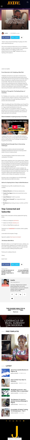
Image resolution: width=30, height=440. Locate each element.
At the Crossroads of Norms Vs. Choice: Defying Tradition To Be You (8, 272)
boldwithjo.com (15, 223)
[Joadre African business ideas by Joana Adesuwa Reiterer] (13, 3)
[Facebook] (12, 294)
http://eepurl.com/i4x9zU (15, 237)
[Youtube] (12, 298)
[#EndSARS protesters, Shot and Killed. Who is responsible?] (6, 393)
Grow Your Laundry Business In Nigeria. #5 (19, 370)
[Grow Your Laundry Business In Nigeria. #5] (6, 373)
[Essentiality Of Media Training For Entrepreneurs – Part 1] (6, 412)
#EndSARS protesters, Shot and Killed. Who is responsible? (19, 390)
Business (15, 16)
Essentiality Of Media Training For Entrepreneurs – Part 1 (19, 410)
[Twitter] (24, 294)
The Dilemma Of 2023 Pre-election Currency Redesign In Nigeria (19, 401)
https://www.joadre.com (15, 282)
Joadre (6, 33)
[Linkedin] (20, 294)
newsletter (12, 229)
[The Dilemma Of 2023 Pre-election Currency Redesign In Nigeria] (6, 403)
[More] (21, 37)
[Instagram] (16, 294)
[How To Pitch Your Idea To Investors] (6, 383)
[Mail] (16, 421)
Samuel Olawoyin (14, 373)
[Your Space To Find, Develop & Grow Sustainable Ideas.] (15, 432)
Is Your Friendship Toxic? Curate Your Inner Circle (22, 272)
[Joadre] (3, 33)
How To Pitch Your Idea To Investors (18, 380)
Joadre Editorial (14, 383)
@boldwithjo (16, 220)
